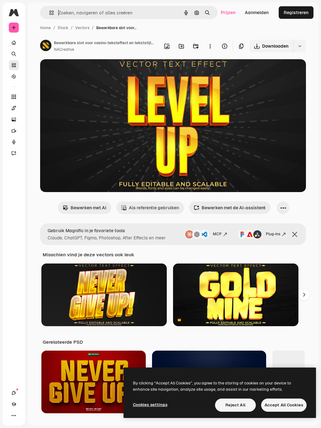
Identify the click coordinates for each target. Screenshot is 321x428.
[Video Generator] (14, 131)
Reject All (235, 405)
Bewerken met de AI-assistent (234, 208)
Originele (81, 71)
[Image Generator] (14, 119)
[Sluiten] (294, 234)
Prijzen (228, 12)
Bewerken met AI (88, 208)
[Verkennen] (14, 76)
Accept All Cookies (284, 405)
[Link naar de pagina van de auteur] (45, 46)
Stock (63, 27)
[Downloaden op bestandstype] (299, 46)
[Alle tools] (14, 97)
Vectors (82, 27)
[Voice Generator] (14, 142)
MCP (217, 234)
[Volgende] (304, 295)
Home (45, 27)
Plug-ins (273, 234)
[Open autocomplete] (49, 12)
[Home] (14, 43)
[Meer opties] (210, 46)
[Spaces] (14, 108)
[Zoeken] (14, 54)
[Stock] (14, 65)
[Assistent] (14, 153)
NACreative (64, 49)
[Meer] (14, 415)
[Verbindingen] (14, 393)
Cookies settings (150, 404)
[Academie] (14, 404)
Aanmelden (257, 12)
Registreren (296, 12)
